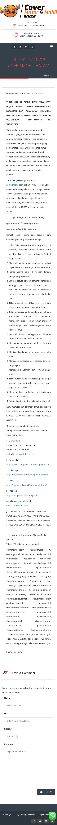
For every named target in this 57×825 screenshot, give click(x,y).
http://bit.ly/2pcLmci (25, 454)
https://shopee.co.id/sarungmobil (22, 495)
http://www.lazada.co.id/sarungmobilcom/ (26, 485)
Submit (48, 791)
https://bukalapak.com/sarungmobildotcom (27, 474)
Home (39, 78)
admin (31, 93)
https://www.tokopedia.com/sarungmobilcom (28, 464)
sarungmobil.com (14, 185)
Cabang (48, 78)
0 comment (40, 93)
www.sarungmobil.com (17, 505)
